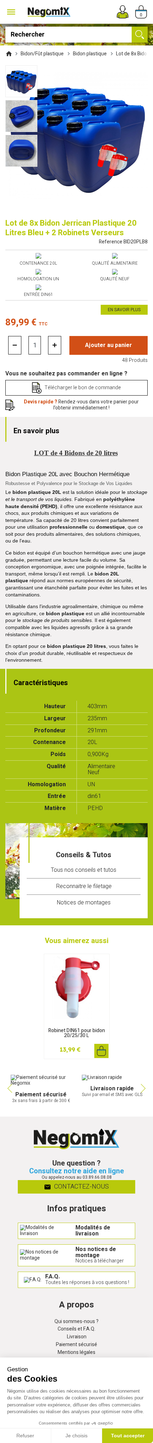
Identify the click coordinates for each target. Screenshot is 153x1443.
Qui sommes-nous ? (76, 1322)
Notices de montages (84, 902)
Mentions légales (76, 1353)
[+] (54, 345)
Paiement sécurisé (76, 1345)
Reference (123, 242)
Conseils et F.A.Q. (76, 1329)
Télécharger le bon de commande (82, 387)
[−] (15, 345)
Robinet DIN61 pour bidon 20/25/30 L (76, 1033)
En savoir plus (124, 310)
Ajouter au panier (108, 345)
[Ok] (140, 35)
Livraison (76, 1337)
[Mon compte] (122, 11)
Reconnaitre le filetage (84, 886)
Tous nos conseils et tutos (83, 870)
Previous (8, 1088)
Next (144, 1088)
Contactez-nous (81, 1186)
